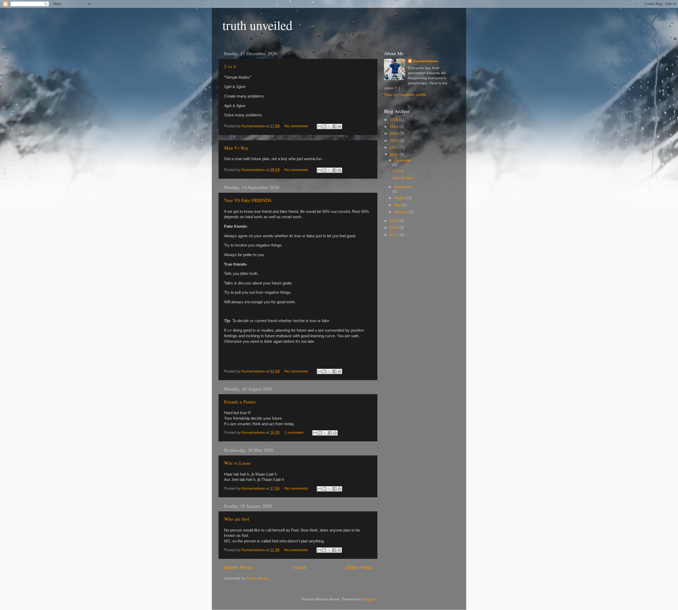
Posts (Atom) (258, 578)
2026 (394, 120)
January (401, 212)
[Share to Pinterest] (339, 126)
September (403, 187)
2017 (394, 235)
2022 (394, 141)
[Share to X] (329, 126)
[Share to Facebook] (334, 126)
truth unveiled (257, 24)
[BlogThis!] (324, 126)
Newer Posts (238, 567)
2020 (394, 154)
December (403, 161)
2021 (394, 148)
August (400, 198)
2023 (394, 133)
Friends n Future (240, 401)
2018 (394, 228)
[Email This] (319, 126)
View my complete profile (405, 95)
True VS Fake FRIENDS (247, 200)
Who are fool (236, 519)
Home (299, 567)
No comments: (297, 126)
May (398, 205)
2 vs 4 (230, 66)
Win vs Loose (237, 463)
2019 (394, 221)
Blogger (369, 599)
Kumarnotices (425, 61)
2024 (394, 127)
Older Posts (358, 567)
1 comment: (294, 433)
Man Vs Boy (236, 147)
